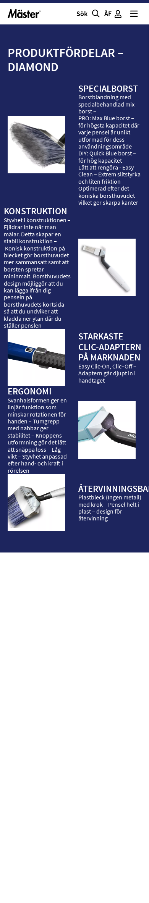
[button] (89, 13)
